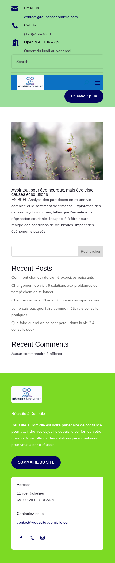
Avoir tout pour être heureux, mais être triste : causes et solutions (53, 192)
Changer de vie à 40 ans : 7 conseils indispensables (55, 300)
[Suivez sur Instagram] (42, 538)
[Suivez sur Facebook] (21, 538)
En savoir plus (84, 96)
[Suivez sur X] (32, 538)
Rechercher (91, 251)
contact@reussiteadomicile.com (51, 17)
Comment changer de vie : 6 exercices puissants (52, 277)
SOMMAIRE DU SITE (36, 462)
